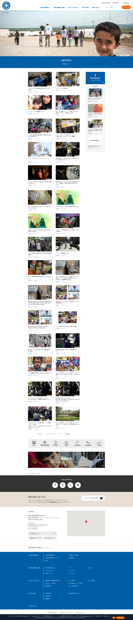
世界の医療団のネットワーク (53, 557)
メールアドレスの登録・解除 (90, 498)
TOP (3, 12)
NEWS (7, 12)
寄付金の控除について (74, 593)
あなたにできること (73, 7)
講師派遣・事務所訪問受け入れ (53, 580)
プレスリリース (49, 570)
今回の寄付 (48, 596)
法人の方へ (116, 3)
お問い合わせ (95, 7)
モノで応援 (71, 580)
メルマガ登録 (91, 580)
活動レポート (49, 573)
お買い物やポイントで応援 (75, 583)
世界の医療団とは (45, 7)
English (127, 3)
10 (60, 434)
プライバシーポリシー (67, 612)
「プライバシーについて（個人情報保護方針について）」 (50, 502)
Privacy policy (120, 617)
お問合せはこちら (34, 533)
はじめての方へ (106, 3)
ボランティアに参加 (50, 583)
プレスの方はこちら (49, 538)
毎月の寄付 (48, 593)
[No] (131, 617)
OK (114, 617)
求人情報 (71, 557)
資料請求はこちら (33, 538)
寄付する (126, 7)
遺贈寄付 (48, 598)
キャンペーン (72, 570)
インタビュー (72, 573)
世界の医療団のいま (50, 567)
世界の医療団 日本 (50, 555)
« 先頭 (39, 434)
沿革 (47, 560)
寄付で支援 (85, 7)
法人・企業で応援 (73, 586)
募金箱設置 (48, 586)
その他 (89, 567)
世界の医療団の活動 (59, 7)
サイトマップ (81, 612)
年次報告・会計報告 (74, 555)
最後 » (68, 434)
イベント (71, 567)
